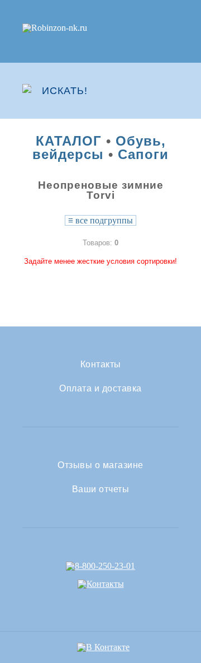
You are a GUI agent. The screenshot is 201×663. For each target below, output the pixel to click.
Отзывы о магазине (100, 465)
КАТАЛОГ (69, 140)
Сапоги (143, 154)
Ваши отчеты (101, 489)
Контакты (100, 364)
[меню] (171, 90)
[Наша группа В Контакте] (103, 647)
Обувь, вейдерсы (99, 147)
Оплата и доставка (100, 388)
